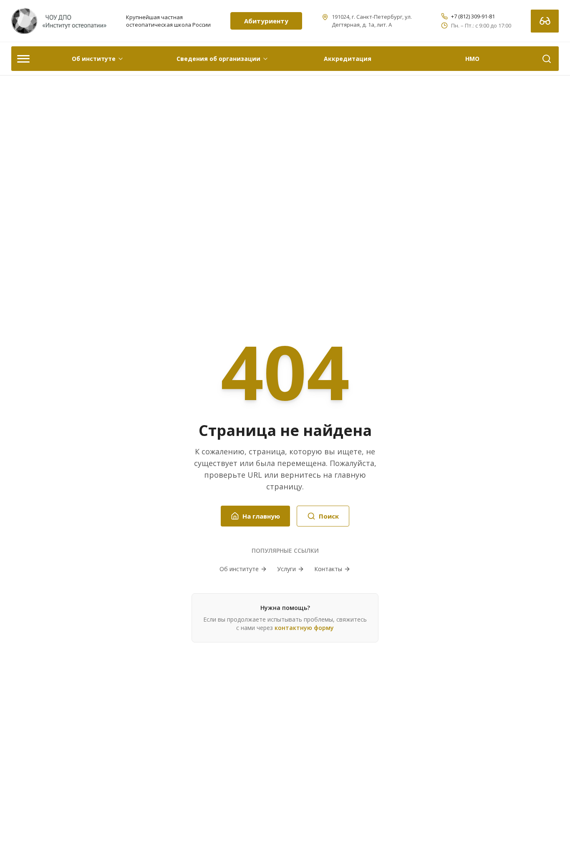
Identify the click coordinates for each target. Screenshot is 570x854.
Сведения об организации (218, 59)
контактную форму (304, 628)
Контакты (328, 569)
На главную (261, 516)
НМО (472, 59)
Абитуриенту (266, 21)
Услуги (286, 569)
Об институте (94, 59)
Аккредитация (347, 59)
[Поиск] (547, 58)
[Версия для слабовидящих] (545, 21)
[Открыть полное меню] (23, 58)
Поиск (329, 516)
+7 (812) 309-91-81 (473, 16)
